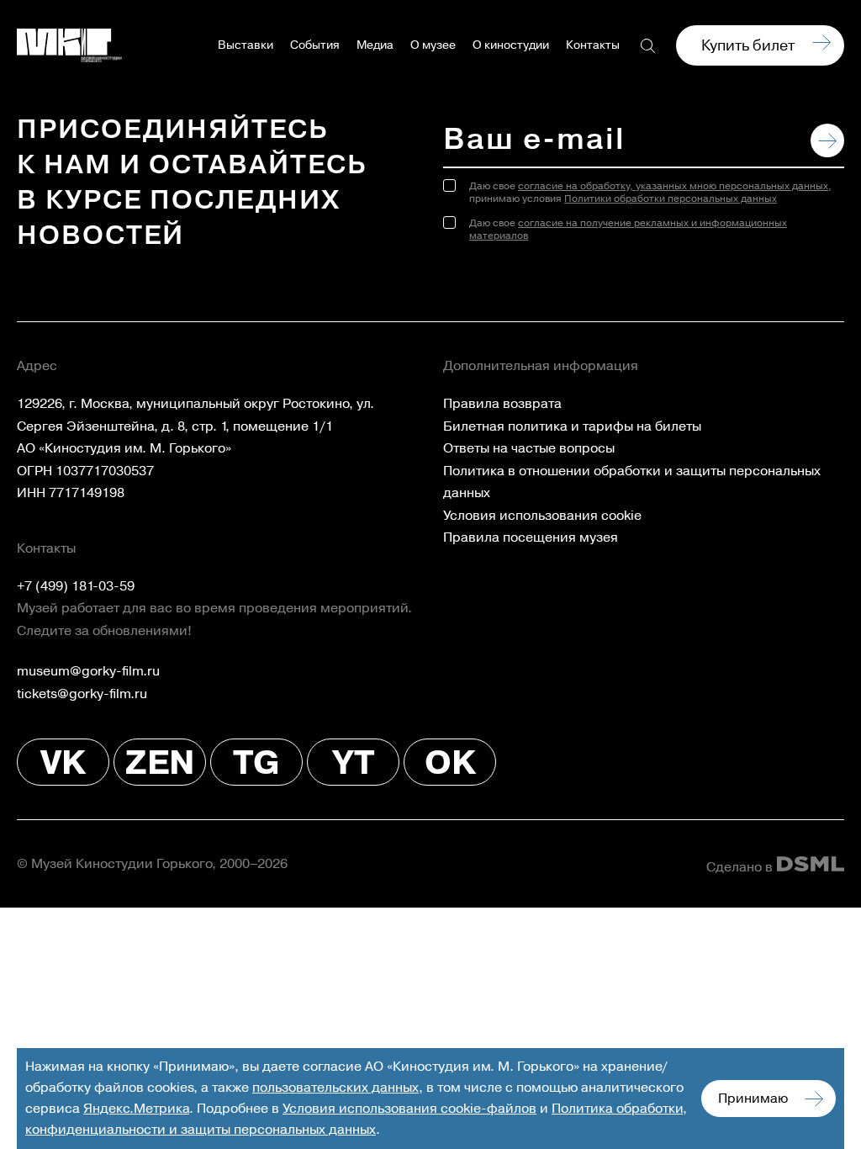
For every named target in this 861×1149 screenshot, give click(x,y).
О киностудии (511, 45)
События (315, 45)
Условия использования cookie (542, 515)
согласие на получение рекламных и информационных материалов (628, 229)
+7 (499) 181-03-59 (76, 586)
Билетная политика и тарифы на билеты (572, 426)
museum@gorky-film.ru (88, 671)
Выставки (245, 45)
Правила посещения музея (530, 537)
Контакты (593, 45)
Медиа (375, 45)
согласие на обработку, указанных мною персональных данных (673, 186)
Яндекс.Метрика (136, 1108)
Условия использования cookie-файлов (409, 1108)
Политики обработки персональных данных (670, 199)
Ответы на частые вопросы (529, 448)
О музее (433, 45)
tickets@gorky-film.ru (82, 694)
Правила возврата (502, 403)
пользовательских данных (335, 1087)
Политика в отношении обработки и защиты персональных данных (632, 482)
